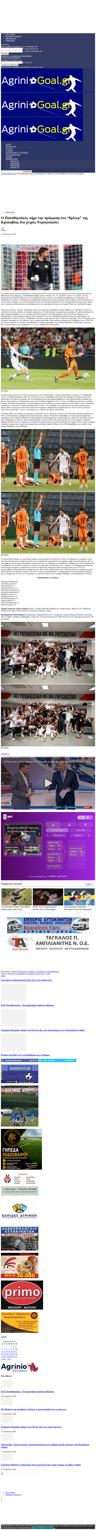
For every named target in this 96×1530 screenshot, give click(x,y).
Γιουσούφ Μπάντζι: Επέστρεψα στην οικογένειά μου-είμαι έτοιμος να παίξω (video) (41, 1465)
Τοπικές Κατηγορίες (13, 155)
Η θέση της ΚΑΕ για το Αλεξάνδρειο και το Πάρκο (25, 1055)
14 (9, 1352)
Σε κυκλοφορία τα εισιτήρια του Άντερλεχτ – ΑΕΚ (31, 974)
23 (14, 1354)
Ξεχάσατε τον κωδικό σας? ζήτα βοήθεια (16, 56)
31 (16, 1357)
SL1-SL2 (9, 148)
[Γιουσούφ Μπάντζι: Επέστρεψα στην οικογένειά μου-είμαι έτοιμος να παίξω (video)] (7, 1460)
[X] (13, 237)
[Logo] (42, 116)
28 (9, 1357)
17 (16, 1352)
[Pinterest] (22, 237)
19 (5, 1354)
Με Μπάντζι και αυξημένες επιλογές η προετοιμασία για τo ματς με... (34, 1409)
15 (12, 1352)
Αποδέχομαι (37, 1528)
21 (9, 1354)
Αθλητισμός (14, 163)
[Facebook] (5, 237)
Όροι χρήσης (10, 34)
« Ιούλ (3, 1359)
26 (5, 1357)
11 (2, 1352)
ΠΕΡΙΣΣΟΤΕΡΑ (12, 159)
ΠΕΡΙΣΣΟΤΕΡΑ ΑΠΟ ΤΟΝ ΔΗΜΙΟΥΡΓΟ (35, 980)
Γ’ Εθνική (9, 151)
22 (12, 1354)
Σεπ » (9, 1359)
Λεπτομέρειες (47, 1528)
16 (14, 1352)
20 (7, 1354)
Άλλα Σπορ (14, 161)
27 (7, 1357)
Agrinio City (15, 167)
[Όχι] (54, 1528)
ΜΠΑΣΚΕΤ (15, 165)
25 (2, 1357)
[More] (39, 237)
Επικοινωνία (10, 40)
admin (3, 230)
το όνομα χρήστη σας (30, 49)
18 (2, 1354)
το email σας (27, 62)
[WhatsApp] (30, 237)
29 (12, 1357)
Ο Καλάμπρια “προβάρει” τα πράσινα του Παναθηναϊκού (38, 972)
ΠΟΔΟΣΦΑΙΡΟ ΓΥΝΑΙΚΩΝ (17, 153)
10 (16, 1349)
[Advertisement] (48, 193)
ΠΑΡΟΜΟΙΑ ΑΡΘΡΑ (9, 980)
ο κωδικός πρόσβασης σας (32, 51)
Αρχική (8, 144)
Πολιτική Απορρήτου (13, 36)
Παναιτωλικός (11, 146)
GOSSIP (9, 157)
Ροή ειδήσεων (11, 38)
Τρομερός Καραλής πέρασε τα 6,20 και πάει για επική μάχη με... (32, 1427)
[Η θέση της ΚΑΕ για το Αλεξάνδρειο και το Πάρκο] (13, 1050)
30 (14, 1357)
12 (5, 1352)
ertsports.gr (5, 754)
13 (7, 1352)
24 (16, 1354)
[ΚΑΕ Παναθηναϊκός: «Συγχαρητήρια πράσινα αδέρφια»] (13, 1001)
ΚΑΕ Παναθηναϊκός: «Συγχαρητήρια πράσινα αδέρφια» (28, 1005)
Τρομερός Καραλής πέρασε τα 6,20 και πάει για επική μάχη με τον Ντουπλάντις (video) (43, 1030)
